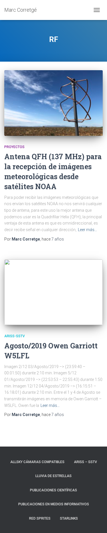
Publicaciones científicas (53, 490)
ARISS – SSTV (85, 462)
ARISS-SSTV (14, 336)
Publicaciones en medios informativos (53, 504)
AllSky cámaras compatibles (37, 462)
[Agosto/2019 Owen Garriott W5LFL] (53, 292)
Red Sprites (40, 518)
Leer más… (87, 229)
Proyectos (14, 147)
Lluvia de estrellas (53, 476)
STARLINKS (69, 518)
